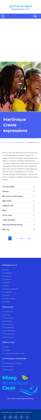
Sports (6, 286)
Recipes (7, 301)
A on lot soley (8, 187)
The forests (8, 321)
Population (8, 276)
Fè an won (7, 215)
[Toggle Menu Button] (2, 16)
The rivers (7, 315)
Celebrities (7, 292)
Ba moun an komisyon (12, 196)
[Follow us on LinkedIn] (10, 417)
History (6, 270)
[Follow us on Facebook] (5, 417)
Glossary (7, 295)
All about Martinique (16, 142)
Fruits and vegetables (11, 289)
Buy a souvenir (9, 337)
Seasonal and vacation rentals (14, 353)
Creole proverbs (9, 298)
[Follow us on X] (16, 417)
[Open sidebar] (36, 16)
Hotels (6, 347)
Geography (8, 273)
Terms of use (8, 369)
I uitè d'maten (8, 220)
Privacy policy (8, 366)
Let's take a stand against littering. (20, 398)
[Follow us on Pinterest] (21, 417)
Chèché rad (7, 206)
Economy (7, 279)
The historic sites (9, 331)
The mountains (9, 318)
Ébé (4, 210)
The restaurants (9, 334)
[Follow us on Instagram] (27, 417)
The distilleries (9, 327)
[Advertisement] (20, 40)
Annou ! (5, 191)
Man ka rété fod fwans (12, 225)
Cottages (7, 350)
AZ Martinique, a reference (13, 363)
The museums (9, 324)
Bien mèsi (6, 201)
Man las (6, 229)
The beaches (8, 311)
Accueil (4, 142)
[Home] (20, 6)
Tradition (7, 282)
